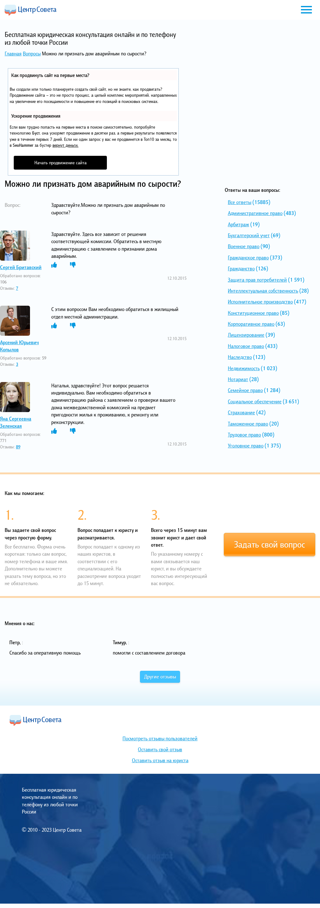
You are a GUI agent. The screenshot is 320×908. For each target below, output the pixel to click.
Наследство (240, 357)
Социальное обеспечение (255, 401)
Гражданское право (248, 257)
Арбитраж (238, 224)
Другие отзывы (160, 676)
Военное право (243, 246)
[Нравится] (54, 265)
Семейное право (245, 390)
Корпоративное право (251, 324)
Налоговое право (246, 346)
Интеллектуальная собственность (263, 290)
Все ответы (239, 202)
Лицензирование (246, 335)
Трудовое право (244, 434)
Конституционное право (253, 313)
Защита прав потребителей (257, 279)
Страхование (241, 412)
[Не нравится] (73, 265)
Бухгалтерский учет (249, 235)
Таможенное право (248, 423)
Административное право (255, 213)
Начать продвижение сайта (60, 162)
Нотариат (238, 379)
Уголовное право (245, 445)
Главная (13, 53)
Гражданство (241, 268)
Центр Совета (30, 10)
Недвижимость (244, 368)
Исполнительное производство (260, 301)
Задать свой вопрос (269, 544)
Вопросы (32, 53)
